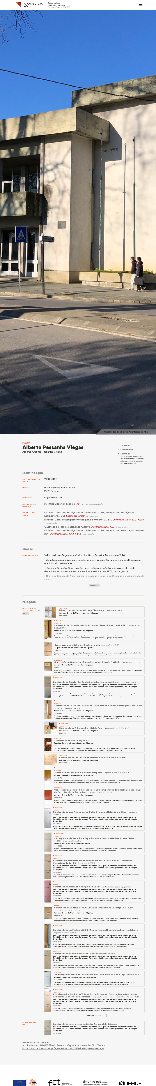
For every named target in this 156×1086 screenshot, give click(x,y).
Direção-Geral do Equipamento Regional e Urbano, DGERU (78, 519)
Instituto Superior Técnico (59, 503)
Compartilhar (127, 450)
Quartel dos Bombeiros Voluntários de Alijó (126, 432)
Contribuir (125, 454)
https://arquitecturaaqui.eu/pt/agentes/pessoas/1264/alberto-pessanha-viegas (63, 1048)
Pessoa (26, 443)
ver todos (94, 1015)
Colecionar (126, 445)
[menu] (141, 5)
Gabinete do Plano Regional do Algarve (67, 526)
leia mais (94, 585)
